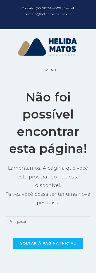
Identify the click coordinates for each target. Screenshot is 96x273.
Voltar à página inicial (48, 243)
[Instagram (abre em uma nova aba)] (52, 19)
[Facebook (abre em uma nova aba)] (45, 19)
